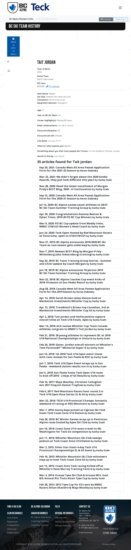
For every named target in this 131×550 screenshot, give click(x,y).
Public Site (120, 19)
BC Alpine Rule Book (41, 517)
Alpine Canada (110, 533)
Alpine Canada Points (65, 521)
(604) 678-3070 (87, 525)
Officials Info (61, 517)
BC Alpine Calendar (40, 506)
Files (57, 506)
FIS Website (54, 86)
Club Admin (12, 517)
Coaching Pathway (40, 521)
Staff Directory (85, 532)
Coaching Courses (39, 525)
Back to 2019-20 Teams (13, 48)
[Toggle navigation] (120, 7)
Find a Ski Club (14, 506)
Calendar (107, 19)
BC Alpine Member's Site (21, 19)
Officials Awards (62, 525)
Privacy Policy (108, 544)
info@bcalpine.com (89, 527)
